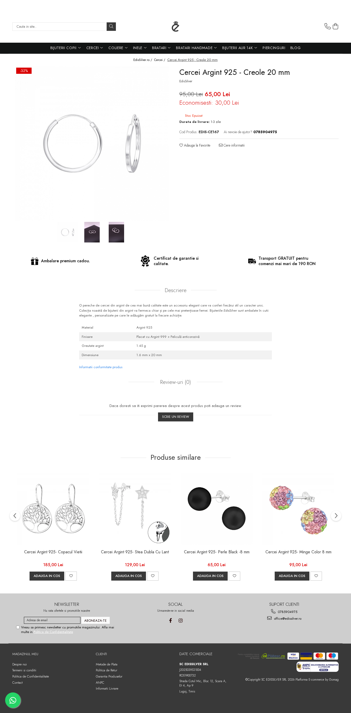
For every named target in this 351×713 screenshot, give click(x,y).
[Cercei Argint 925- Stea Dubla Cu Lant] (135, 508)
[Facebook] (170, 620)
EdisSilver (185, 81)
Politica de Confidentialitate (53, 631)
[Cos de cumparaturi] (335, 26)
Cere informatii (234, 145)
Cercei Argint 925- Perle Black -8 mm (217, 552)
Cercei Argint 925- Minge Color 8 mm (298, 552)
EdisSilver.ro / (143, 60)
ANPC (100, 682)
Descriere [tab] (176, 290)
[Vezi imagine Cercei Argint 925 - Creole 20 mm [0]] (68, 232)
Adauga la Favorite (196, 145)
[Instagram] (180, 620)
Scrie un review (175, 416)
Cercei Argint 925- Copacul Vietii (53, 552)
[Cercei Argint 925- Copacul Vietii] (53, 508)
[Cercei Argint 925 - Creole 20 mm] (92, 143)
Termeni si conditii (24, 670)
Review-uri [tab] (175, 382)
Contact (17, 682)
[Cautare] (111, 26)
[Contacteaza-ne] (328, 26)
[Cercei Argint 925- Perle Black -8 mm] (216, 508)
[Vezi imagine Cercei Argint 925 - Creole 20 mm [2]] (116, 232)
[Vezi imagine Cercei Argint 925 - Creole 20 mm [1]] (92, 232)
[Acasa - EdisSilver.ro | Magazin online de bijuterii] (175, 26)
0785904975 (287, 611)
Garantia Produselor (109, 676)
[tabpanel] (92, 143)
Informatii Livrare (107, 688)
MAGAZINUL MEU (25, 654)
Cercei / (160, 60)
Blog (295, 47)
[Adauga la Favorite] (71, 576)
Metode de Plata (106, 664)
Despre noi (19, 664)
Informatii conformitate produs (100, 367)
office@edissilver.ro (287, 618)
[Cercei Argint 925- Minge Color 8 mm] (298, 508)
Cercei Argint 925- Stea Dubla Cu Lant (135, 552)
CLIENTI (101, 654)
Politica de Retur (106, 670)
